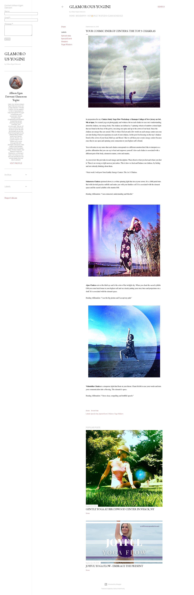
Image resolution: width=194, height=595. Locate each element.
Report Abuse (10, 198)
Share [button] (63, 27)
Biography (81, 16)
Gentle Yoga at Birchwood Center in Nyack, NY (120, 509)
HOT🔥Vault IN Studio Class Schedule (105, 16)
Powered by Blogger (114, 584)
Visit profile (16, 163)
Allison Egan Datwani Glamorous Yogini (16, 96)
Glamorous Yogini (90, 6)
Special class (66, 36)
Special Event (66, 39)
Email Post (94, 410)
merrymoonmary (119, 588)
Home (72, 16)
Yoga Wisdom (66, 44)
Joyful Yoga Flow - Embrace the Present (114, 566)
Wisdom (64, 42)
